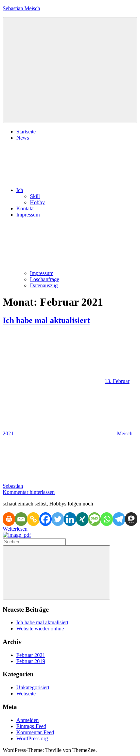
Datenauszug (44, 285)
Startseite (26, 131)
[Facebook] (45, 519)
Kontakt (25, 208)
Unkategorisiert (32, 687)
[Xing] (82, 519)
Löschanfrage (44, 279)
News (22, 138)
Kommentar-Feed (35, 732)
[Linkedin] (70, 519)
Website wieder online (40, 628)
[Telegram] (119, 519)
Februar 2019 (30, 661)
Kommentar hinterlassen (29, 492)
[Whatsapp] (107, 519)
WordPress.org (32, 738)
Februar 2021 (30, 655)
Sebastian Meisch (21, 8)
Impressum (41, 273)
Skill (35, 196)
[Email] (21, 519)
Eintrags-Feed (31, 726)
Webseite (26, 693)
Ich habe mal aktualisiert (46, 320)
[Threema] (131, 519)
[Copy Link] (33, 519)
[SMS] (94, 519)
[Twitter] (58, 519)
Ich (19, 190)
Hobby (37, 202)
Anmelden (27, 720)
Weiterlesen (15, 529)
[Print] (9, 519)
